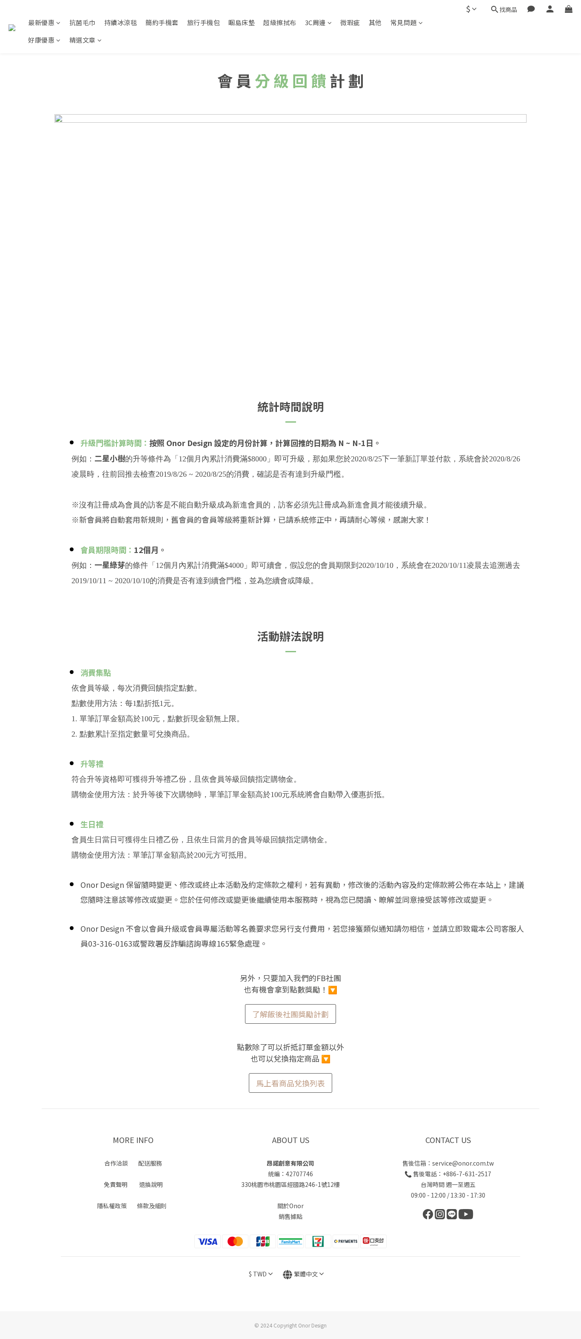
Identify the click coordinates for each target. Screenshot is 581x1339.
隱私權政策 (112, 1205)
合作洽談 (116, 1163)
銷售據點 (290, 1216)
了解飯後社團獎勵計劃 (290, 1013)
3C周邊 (315, 22)
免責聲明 (116, 1184)
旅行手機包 (203, 22)
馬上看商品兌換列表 (290, 1082)
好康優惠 (41, 39)
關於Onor (290, 1205)
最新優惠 (41, 22)
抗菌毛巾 (82, 22)
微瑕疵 (350, 22)
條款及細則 (152, 1205)
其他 (375, 22)
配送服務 (150, 1163)
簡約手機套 (162, 22)
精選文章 (82, 39)
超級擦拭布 (279, 22)
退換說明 (151, 1184)
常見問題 (403, 22)
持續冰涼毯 (120, 22)
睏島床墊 (241, 22)
